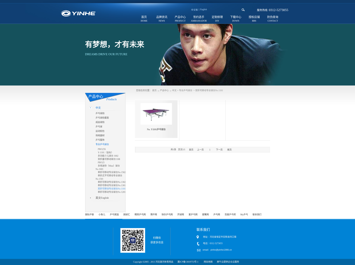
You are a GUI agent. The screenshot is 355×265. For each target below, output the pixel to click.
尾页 (229, 149)
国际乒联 (89, 214)
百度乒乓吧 (230, 214)
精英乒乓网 (140, 214)
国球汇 (126, 214)
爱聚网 (205, 214)
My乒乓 (244, 214)
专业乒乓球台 (186, 90)
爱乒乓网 (193, 214)
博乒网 (153, 214)
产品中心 (164, 90)
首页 (144, 17)
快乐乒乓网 (167, 214)
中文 (174, 90)
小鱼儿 (102, 214)
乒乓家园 (114, 214)
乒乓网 (216, 214)
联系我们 (257, 214)
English (203, 9)
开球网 (180, 214)
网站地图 (208, 262)
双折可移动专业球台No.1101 (209, 90)
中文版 (194, 10)
